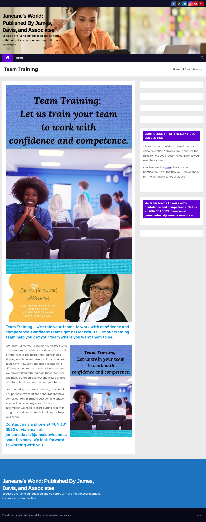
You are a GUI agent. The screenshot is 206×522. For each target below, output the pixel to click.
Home (19, 57)
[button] (202, 58)
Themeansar (64, 515)
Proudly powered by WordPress (19, 515)
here (168, 167)
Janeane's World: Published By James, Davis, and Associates (28, 23)
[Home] (7, 58)
